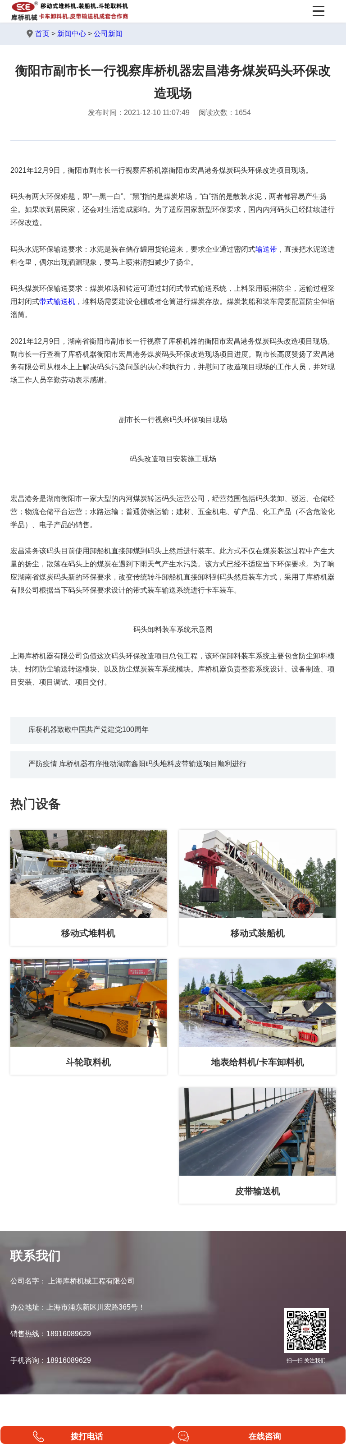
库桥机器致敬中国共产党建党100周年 (88, 729)
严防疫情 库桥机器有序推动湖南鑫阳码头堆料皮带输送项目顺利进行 (137, 764)
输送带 (266, 249)
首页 (42, 33)
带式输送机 (57, 301)
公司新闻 (108, 33)
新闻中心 (71, 33)
